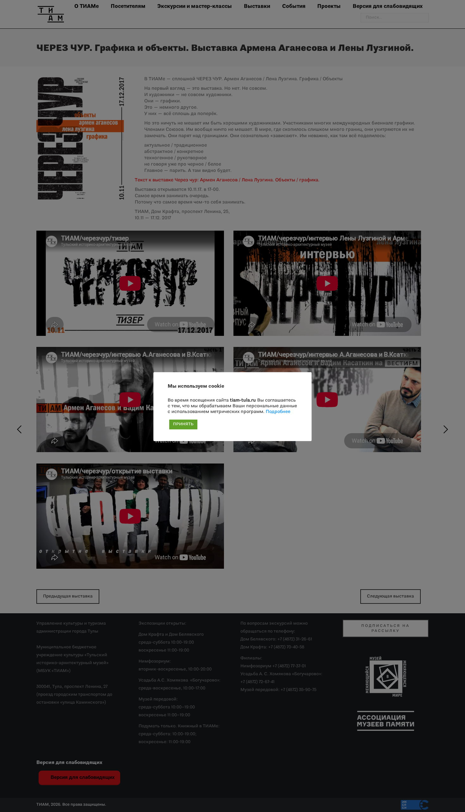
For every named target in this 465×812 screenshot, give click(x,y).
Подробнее (278, 412)
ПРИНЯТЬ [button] (183, 424)
